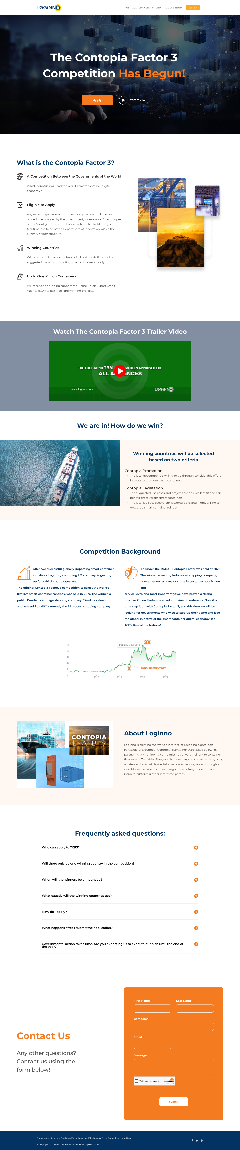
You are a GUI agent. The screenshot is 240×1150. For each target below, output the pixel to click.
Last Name (185, 1000)
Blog (129, 1138)
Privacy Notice (43, 1138)
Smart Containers (80, 1138)
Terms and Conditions (61, 1138)
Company (142, 1019)
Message (140, 1055)
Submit (173, 1101)
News (123, 1138)
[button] (120, 848)
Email (139, 1037)
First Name (143, 1000)
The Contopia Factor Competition (104, 1138)
